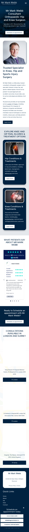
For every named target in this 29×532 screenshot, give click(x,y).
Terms (18, 485)
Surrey (16, 104)
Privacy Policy (12, 485)
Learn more (7, 122)
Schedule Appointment (11, 524)
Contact (5, 505)
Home (4, 496)
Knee (4, 502)
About (5, 498)
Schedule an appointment (14, 32)
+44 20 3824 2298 (12, 516)
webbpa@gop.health (12, 520)
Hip (4, 500)
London (9, 104)
